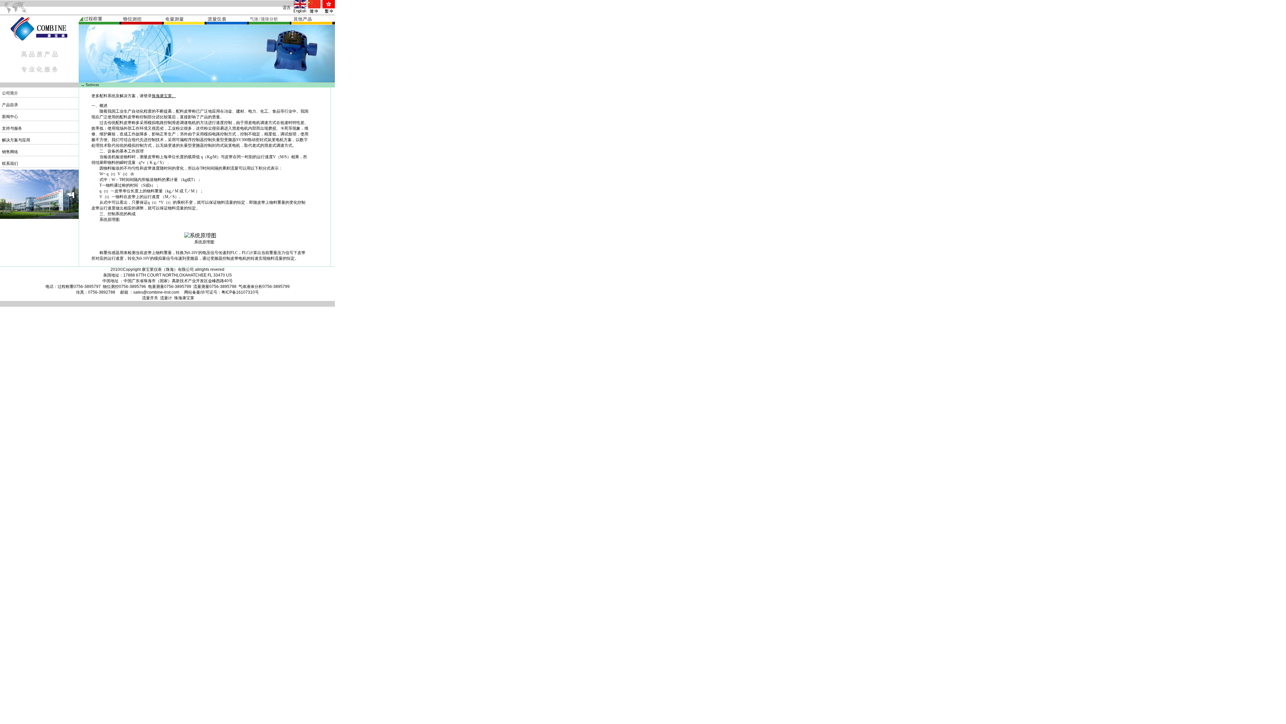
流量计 (166, 298)
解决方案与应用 (15, 140)
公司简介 (9, 93)
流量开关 (150, 298)
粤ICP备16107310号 (240, 292)
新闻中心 (9, 116)
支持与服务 (11, 128)
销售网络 (9, 151)
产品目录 (9, 105)
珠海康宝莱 (162, 96)
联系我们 (9, 163)
